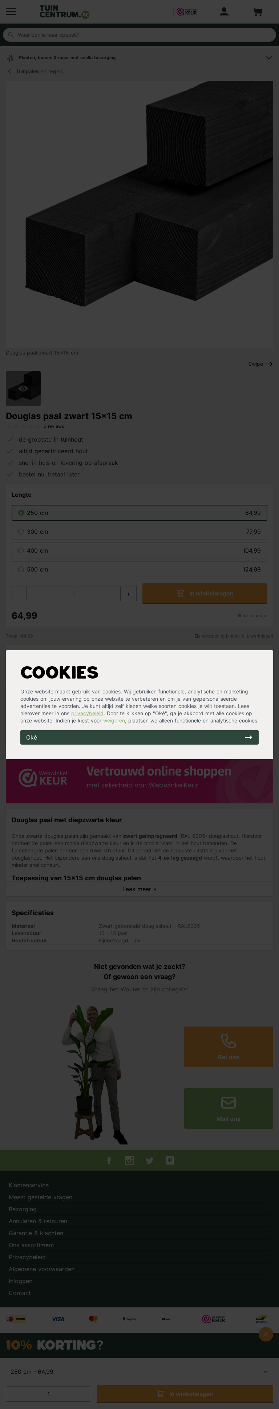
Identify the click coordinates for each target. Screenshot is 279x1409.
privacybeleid (87, 713)
